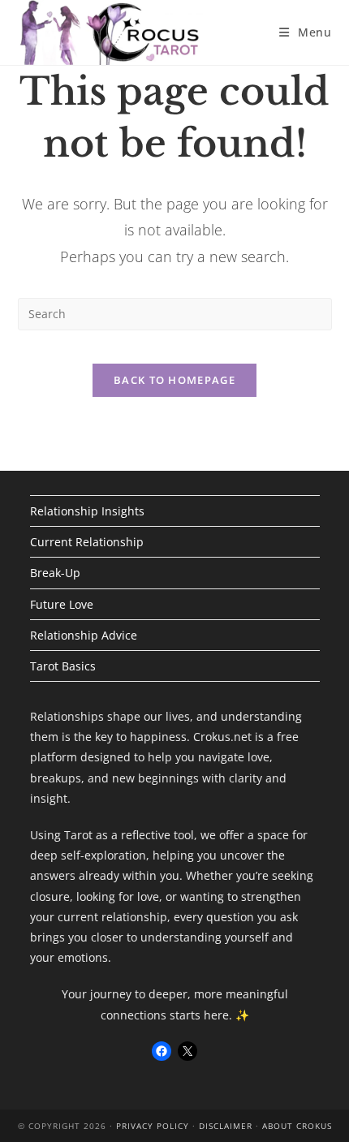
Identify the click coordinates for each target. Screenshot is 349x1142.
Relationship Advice (83, 635)
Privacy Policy (152, 1125)
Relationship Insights (87, 511)
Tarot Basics (63, 666)
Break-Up (55, 572)
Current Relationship (87, 541)
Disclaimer (225, 1125)
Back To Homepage (174, 380)
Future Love (61, 604)
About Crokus (297, 1125)
